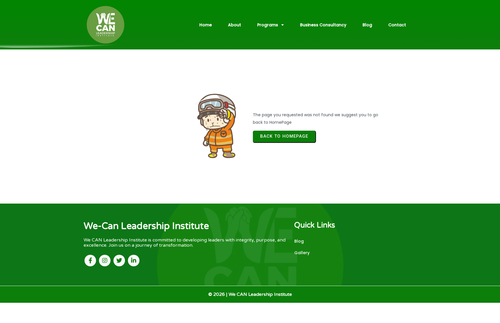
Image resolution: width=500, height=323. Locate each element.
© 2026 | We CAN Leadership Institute (250, 294)
